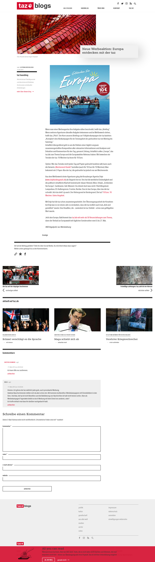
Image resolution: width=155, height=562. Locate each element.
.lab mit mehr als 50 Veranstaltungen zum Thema (92, 217)
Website (5, 475)
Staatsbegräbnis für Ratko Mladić (118, 335)
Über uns (101, 8)
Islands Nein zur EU (9, 335)
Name (5, 454)
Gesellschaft (83, 515)
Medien (81, 523)
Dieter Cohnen (9, 362)
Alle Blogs (67, 8)
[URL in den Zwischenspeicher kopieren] (15, 254)
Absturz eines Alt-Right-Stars (64, 335)
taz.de (131, 8)
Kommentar (7, 426)
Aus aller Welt (83, 519)
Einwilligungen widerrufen (117, 519)
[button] (20, 254)
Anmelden (112, 515)
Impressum (112, 507)
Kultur (81, 511)
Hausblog (85, 8)
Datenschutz (112, 511)
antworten (11, 373)
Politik (81, 507)
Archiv (81, 527)
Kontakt (116, 8)
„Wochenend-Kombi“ (63, 167)
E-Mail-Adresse (8, 465)
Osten (81, 531)
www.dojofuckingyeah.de (56, 179)
